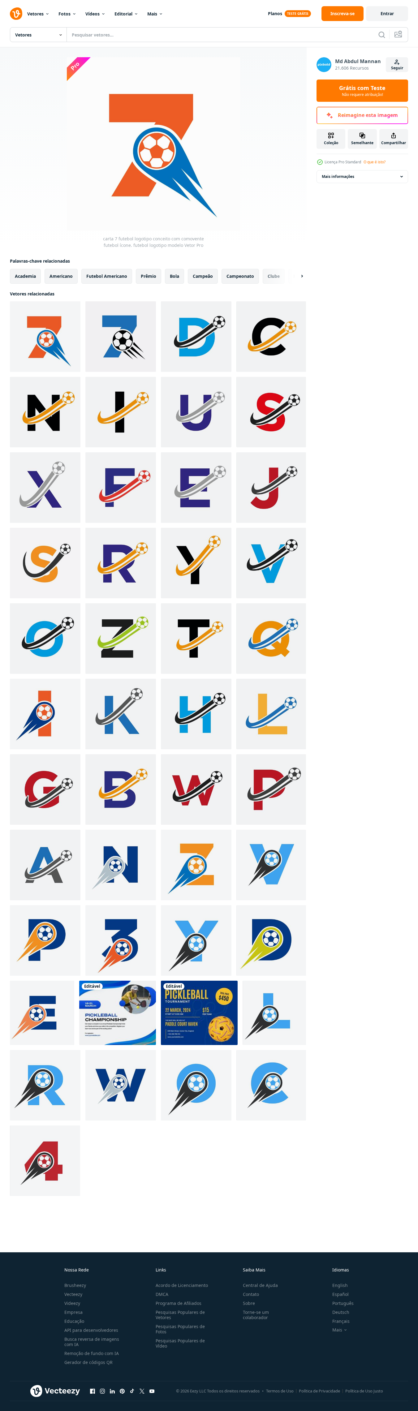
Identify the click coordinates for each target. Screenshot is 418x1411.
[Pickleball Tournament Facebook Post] (199, 1013)
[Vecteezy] (16, 13)
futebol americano (106, 276)
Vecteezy (73, 1294)
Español (340, 1294)
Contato (251, 1294)
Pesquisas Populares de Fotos (180, 1329)
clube (274, 276)
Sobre (249, 1303)
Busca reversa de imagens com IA (91, 1341)
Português (343, 1303)
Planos (275, 13)
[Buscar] (382, 34)
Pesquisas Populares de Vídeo (180, 1343)
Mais (152, 14)
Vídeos (92, 14)
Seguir (397, 68)
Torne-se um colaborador (256, 1314)
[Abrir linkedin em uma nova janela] (112, 1390)
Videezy (72, 1303)
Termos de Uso (280, 1391)
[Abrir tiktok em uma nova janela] (132, 1390)
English (340, 1285)
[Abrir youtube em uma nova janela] (151, 1390)
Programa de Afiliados (178, 1303)
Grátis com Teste (362, 90)
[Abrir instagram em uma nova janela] (102, 1390)
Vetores (35, 14)
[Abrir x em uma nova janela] (142, 1390)
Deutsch (340, 1312)
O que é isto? (375, 162)
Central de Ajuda (260, 1285)
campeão (203, 276)
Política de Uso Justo (364, 1391)
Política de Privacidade (319, 1391)
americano (61, 276)
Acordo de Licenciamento (182, 1285)
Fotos (64, 14)
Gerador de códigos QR (88, 1362)
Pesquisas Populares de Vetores (180, 1314)
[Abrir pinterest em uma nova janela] (122, 1390)
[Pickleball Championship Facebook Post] (117, 1013)
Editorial (123, 14)
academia (25, 276)
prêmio (148, 276)
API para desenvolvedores (91, 1330)
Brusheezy (75, 1285)
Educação (74, 1321)
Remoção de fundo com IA (91, 1353)
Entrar (387, 13)
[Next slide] (297, 276)
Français (341, 1321)
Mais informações (338, 176)
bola (174, 276)
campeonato (240, 276)
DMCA (162, 1294)
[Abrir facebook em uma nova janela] (92, 1390)
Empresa (73, 1312)
